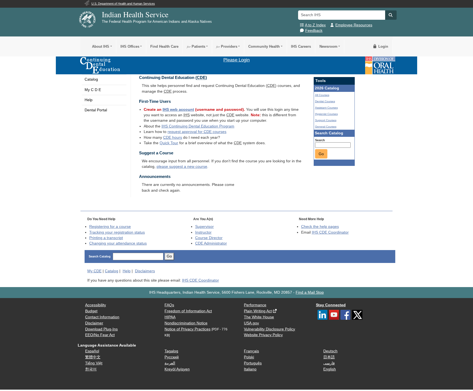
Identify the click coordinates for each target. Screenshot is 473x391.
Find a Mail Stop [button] (310, 292)
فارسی (329, 363)
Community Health (264, 46)
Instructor (203, 232)
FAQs (169, 305)
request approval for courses (197, 132)
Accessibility (95, 305)
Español (92, 351)
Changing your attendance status (118, 243)
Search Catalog (100, 256)
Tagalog (171, 351)
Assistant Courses (326, 107)
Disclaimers (145, 271)
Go (321, 154)
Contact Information (102, 317)
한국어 (91, 369)
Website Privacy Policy (263, 335)
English (329, 369)
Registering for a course (110, 227)
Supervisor (204, 227)
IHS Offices (129, 46)
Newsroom (328, 46)
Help (89, 100)
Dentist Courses (325, 101)
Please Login (236, 60)
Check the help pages (320, 227)
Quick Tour (169, 143)
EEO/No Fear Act (100, 335)
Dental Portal (96, 110)
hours (172, 137)
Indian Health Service (135, 14)
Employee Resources (353, 25)
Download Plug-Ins (101, 329)
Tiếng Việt (93, 363)
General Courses (325, 126)
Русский (172, 357)
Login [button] (382, 46)
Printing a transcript (106, 238)
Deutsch (330, 351)
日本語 (329, 357)
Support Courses (325, 120)
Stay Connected (331, 305)
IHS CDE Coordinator (330, 232)
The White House (259, 317)
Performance (255, 305)
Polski (249, 357)
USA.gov (251, 323)
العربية (170, 363)
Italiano (250, 369)
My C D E (93, 90)
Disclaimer (94, 323)
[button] (391, 15)
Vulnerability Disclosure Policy (269, 329)
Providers (226, 46)
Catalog (91, 79)
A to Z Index (315, 25)
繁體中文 (92, 357)
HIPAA (170, 317)
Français (251, 351)
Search (320, 140)
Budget (91, 311)
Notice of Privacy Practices (187, 329)
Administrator (211, 243)
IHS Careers (301, 46)
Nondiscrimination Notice (186, 323)
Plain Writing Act (258, 311)
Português (253, 363)
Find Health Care (164, 46)
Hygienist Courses (326, 113)
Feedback (313, 31)
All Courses (322, 95)
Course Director (209, 238)
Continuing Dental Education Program (197, 126)
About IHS (100, 46)
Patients (196, 46)
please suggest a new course (182, 167)
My (94, 271)
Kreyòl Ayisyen (177, 369)
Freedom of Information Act (188, 311)
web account (178, 109)
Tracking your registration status (117, 232)
